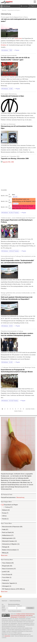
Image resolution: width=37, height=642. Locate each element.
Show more (4, 555)
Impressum (4, 600)
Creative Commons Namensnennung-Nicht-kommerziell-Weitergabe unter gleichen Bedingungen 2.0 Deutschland (23, 615)
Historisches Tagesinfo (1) (13, 583)
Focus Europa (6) (9, 575)
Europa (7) (7, 513)
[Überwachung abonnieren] (0, 596)
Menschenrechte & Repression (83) (17, 527)
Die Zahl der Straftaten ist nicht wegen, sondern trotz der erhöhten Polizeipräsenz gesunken (17, 333)
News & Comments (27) (12, 569)
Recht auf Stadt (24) (9, 533)
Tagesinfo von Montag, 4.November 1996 (15, 157)
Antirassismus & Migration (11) (14, 544)
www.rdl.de (7, 636)
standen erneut (18, 38)
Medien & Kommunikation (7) (14, 550)
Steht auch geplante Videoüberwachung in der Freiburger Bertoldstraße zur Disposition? (18, 296)
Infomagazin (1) (10, 586)
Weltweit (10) (8, 510)
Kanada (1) (7, 519)
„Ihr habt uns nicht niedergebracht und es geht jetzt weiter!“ (18, 19)
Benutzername (11, 606)
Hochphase (3, 45)
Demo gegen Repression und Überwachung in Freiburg (18, 220)
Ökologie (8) (8, 547)
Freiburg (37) (11, 507)
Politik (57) (6, 530)
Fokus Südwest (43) (10, 563)
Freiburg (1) (8, 581)
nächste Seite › (30, 409)
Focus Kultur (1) (8, 578)
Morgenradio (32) (10, 566)
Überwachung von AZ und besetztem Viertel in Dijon (16, 126)
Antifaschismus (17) (12, 536)
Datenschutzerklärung (15, 600)
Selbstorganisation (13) (14, 538)
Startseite (4, 10)
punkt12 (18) (8, 572)
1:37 (16, 196)
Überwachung (20, 497)
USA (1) (6, 516)
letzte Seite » (18, 411)
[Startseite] (11, 2)
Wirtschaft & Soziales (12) (12, 541)
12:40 (16, 203)
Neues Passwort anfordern (14, 611)
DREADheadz (6, 6)
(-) (3, 505)
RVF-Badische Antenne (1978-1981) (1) (16, 589)
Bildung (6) (7, 553)
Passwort (19, 606)
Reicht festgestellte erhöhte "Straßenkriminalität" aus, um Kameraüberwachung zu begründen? (18, 259)
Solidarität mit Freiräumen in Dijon (12, 95)
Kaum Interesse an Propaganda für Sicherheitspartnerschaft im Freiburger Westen (18, 369)
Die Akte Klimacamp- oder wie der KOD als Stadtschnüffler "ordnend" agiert (15, 58)
